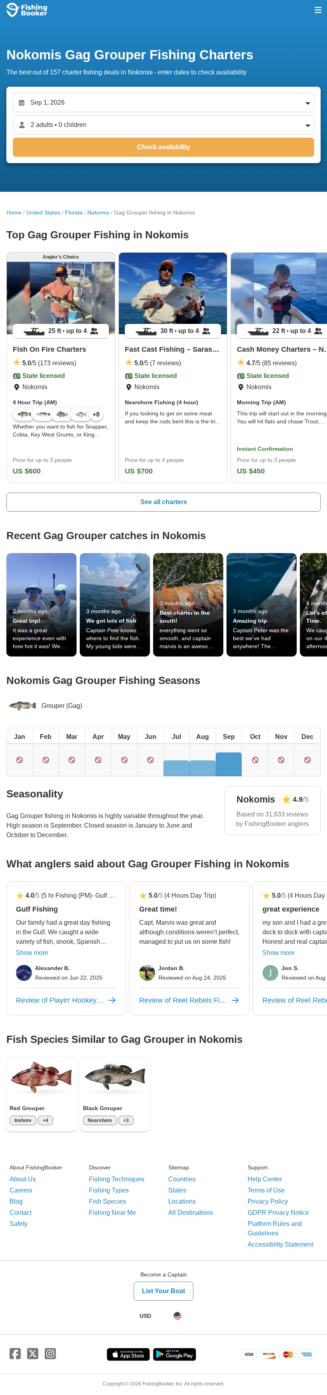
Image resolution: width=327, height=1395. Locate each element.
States (177, 1190)
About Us (23, 1179)
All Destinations (190, 1212)
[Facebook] (15, 1354)
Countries (182, 1179)
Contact (21, 1212)
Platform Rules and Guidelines (275, 1228)
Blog (16, 1201)
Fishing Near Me (112, 1212)
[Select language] (177, 1316)
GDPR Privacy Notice (278, 1212)
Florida (74, 212)
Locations (182, 1201)
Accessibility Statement (280, 1244)
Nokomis (98, 212)
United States (43, 212)
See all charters (163, 502)
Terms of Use (266, 1190)
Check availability (163, 147)
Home (14, 212)
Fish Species (107, 1201)
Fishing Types (109, 1190)
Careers (21, 1190)
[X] (32, 1354)
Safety (19, 1223)
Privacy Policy (268, 1201)
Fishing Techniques (116, 1179)
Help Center (265, 1179)
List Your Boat (163, 1291)
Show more (32, 952)
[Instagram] (50, 1354)
